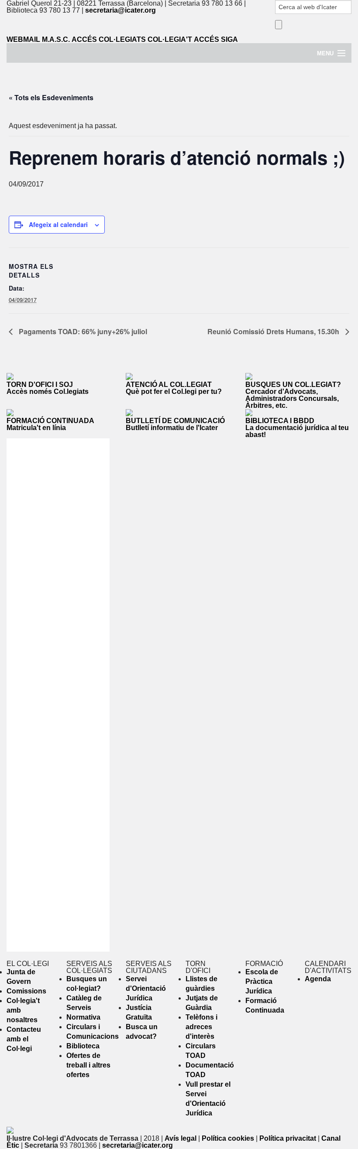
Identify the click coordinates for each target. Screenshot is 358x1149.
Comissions (26, 991)
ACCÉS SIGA (216, 39)
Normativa (83, 1017)
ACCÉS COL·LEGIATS (109, 39)
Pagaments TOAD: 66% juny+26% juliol (82, 331)
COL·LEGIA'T (170, 39)
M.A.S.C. (56, 39)
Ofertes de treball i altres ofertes (88, 1065)
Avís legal (180, 1138)
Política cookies (228, 1138)
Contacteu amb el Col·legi (24, 1039)
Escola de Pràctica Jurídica (261, 981)
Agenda (318, 979)
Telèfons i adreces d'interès (201, 1026)
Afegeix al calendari (58, 224)
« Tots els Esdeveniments (51, 97)
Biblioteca (83, 1046)
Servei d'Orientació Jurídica (146, 988)
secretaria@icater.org (120, 10)
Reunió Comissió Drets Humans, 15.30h (274, 331)
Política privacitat (287, 1138)
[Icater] (179, 59)
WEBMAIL (23, 39)
